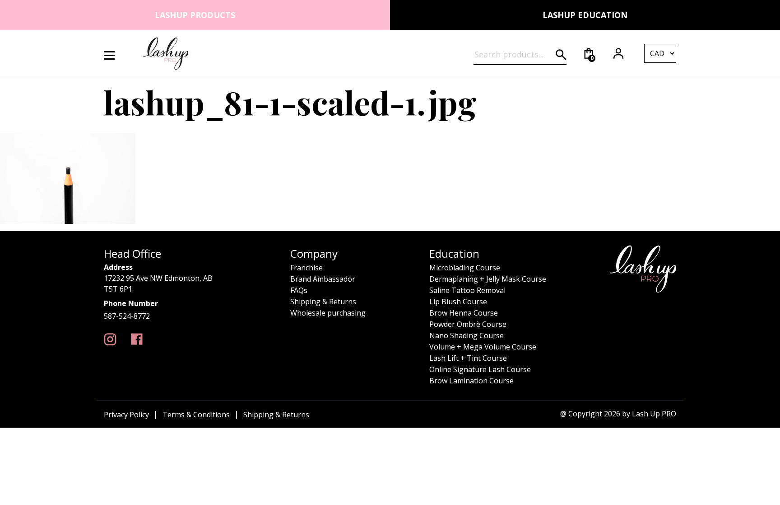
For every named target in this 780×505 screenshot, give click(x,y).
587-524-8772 (127, 316)
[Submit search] (561, 54)
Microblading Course (464, 268)
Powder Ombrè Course (467, 324)
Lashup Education (585, 14)
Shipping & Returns (323, 302)
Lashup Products (195, 14)
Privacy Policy (126, 415)
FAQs (298, 290)
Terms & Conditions (196, 415)
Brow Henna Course (463, 313)
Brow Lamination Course (471, 381)
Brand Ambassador (322, 279)
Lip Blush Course (458, 302)
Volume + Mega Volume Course (482, 347)
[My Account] (618, 53)
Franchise (306, 268)
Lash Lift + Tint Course (468, 358)
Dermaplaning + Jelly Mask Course (487, 279)
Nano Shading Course (466, 335)
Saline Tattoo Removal (467, 290)
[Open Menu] (114, 54)
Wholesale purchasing (328, 313)
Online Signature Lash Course (480, 369)
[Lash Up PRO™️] (110, 339)
